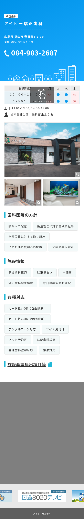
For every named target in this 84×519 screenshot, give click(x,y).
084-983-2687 (34, 53)
